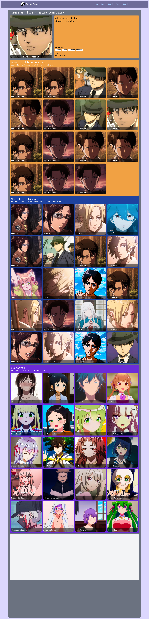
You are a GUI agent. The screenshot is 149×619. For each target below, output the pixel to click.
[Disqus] (74, 557)
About (118, 4)
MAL (65, 56)
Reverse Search (107, 4)
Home (96, 4)
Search (125, 4)
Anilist (58, 56)
